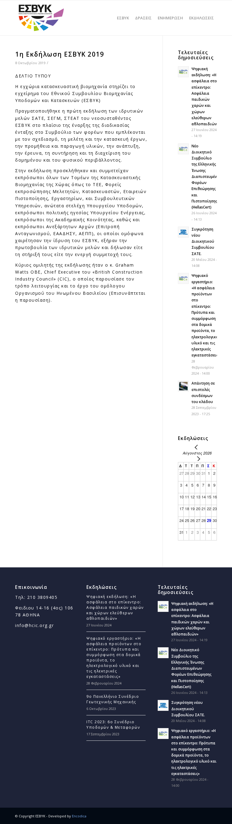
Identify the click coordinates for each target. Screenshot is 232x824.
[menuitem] (123, 17)
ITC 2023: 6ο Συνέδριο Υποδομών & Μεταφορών (113, 724)
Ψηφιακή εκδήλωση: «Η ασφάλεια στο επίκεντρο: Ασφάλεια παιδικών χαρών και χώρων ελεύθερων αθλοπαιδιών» (115, 607)
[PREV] (197, 447)
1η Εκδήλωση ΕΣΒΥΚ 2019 (59, 54)
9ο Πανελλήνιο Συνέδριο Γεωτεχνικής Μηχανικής (112, 699)
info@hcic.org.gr (34, 625)
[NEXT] (197, 458)
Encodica (79, 816)
